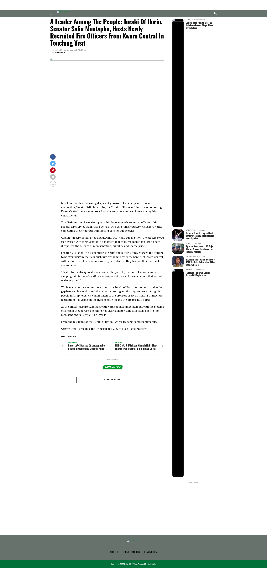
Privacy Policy (150, 551)
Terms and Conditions (131, 551)
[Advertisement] (112, 180)
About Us (114, 551)
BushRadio (60, 53)
